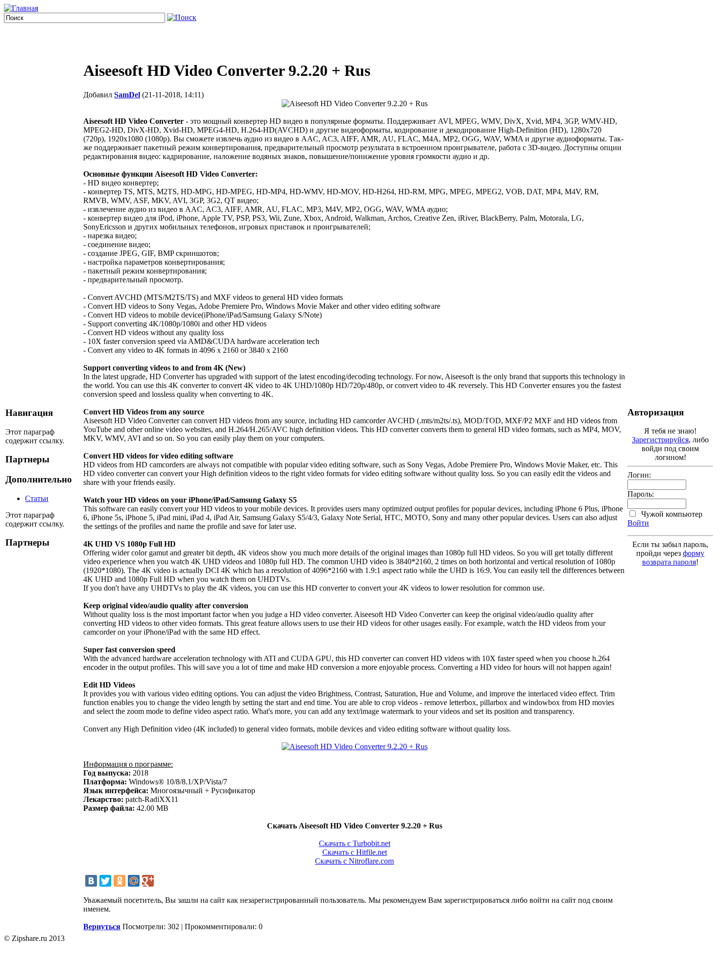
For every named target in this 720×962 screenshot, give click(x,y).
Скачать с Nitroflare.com (354, 861)
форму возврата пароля (673, 557)
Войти (638, 523)
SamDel (127, 95)
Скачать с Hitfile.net (354, 852)
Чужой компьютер (670, 514)
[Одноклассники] (119, 881)
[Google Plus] (148, 881)
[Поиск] (181, 17)
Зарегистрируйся (660, 439)
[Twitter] (105, 881)
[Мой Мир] (134, 881)
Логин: (639, 475)
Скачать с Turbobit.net (354, 843)
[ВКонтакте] (91, 881)
